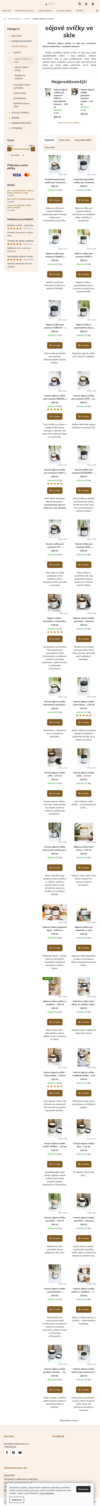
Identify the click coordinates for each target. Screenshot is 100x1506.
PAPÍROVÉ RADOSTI (21, 41)
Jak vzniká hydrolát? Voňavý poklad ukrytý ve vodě (20, 192)
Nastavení (17, 1499)
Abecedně (50, 147)
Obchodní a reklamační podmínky (21, 1479)
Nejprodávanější (83, 140)
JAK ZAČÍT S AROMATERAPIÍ (20, 199)
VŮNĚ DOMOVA (19, 46)
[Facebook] (7, 1453)
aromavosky (20, 93)
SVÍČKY (17, 52)
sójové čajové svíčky (21, 68)
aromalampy (20, 98)
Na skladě (17, 155)
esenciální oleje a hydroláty (22, 86)
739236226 (10, 1447)
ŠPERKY (15, 118)
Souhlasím (83, 1489)
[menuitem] (6, 11)
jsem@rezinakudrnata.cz (16, 1443)
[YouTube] (20, 1453)
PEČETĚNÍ (16, 36)
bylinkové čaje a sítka (22, 105)
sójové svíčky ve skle (23, 60)
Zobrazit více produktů (68, 122)
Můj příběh (9, 1475)
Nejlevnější (64, 140)
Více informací (46, 1493)
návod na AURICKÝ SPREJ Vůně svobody (19, 206)
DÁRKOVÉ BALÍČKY (21, 123)
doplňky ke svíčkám (20, 77)
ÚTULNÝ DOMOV (20, 112)
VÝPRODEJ (16, 128)
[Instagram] (14, 1453)
